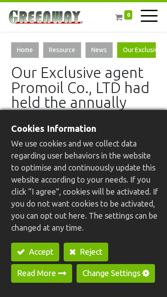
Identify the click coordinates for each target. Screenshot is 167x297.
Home (25, 49)
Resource (62, 49)
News (99, 49)
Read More (36, 273)
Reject (90, 251)
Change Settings (111, 273)
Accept (40, 251)
